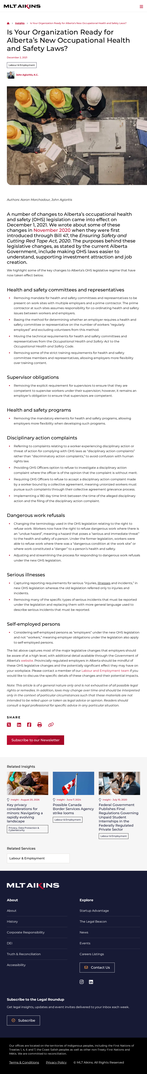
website (27, 660)
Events (85, 943)
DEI (9, 943)
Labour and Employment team (105, 671)
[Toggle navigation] (141, 7)
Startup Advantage (94, 910)
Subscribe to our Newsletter (35, 740)
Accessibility (16, 965)
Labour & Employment (22, 65)
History (12, 921)
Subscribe (26, 1020)
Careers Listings (92, 954)
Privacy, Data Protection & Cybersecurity (24, 829)
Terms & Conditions (24, 1062)
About (11, 910)
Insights (19, 23)
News (84, 932)
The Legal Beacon (93, 921)
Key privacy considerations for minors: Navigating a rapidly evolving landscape (25, 813)
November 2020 (52, 230)
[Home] (8, 23)
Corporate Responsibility (26, 932)
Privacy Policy (56, 1062)
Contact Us (100, 967)
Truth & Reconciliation (24, 954)
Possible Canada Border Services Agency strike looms (73, 809)
